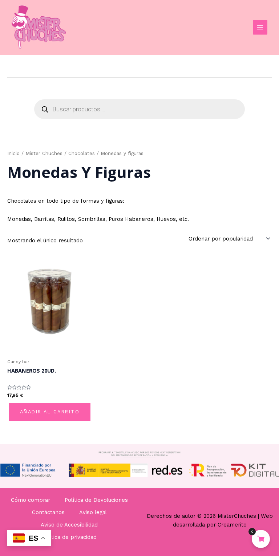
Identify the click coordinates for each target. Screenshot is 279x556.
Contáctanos (48, 512)
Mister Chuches (43, 153)
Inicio (13, 153)
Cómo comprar (30, 500)
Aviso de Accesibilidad (69, 524)
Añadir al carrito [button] (50, 411)
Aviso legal (93, 512)
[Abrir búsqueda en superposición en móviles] (139, 109)
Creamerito (232, 524)
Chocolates (81, 153)
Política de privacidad (69, 537)
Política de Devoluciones (96, 500)
